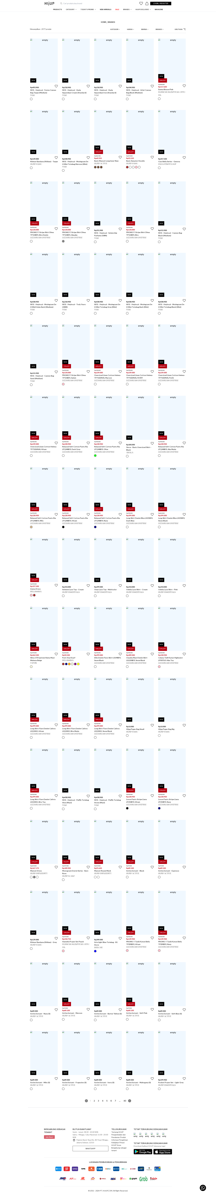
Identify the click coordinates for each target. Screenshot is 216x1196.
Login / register (160, 3)
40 (125, 1101)
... (119, 1101)
